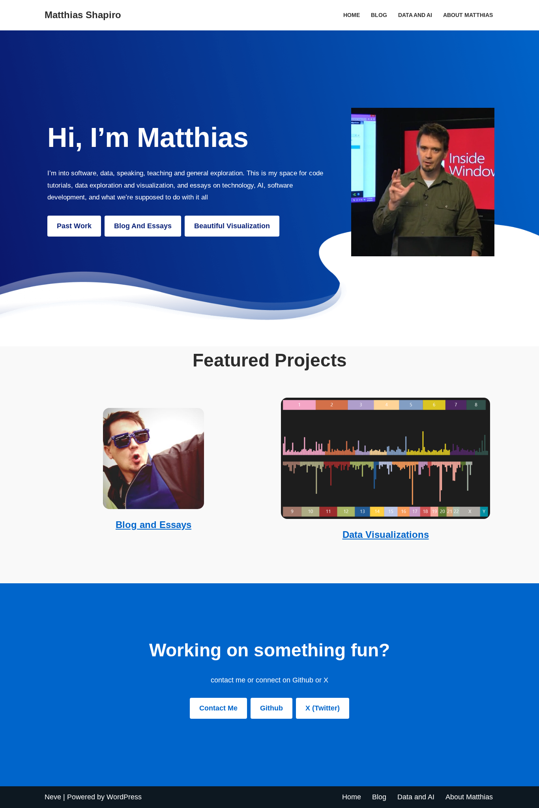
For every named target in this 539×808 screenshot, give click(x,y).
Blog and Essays (153, 524)
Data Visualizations (385, 534)
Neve (53, 797)
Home (351, 15)
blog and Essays (143, 226)
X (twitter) (322, 708)
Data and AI (415, 15)
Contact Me (218, 708)
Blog (379, 15)
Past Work (74, 226)
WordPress (124, 797)
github (271, 708)
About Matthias (468, 15)
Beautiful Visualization (232, 226)
